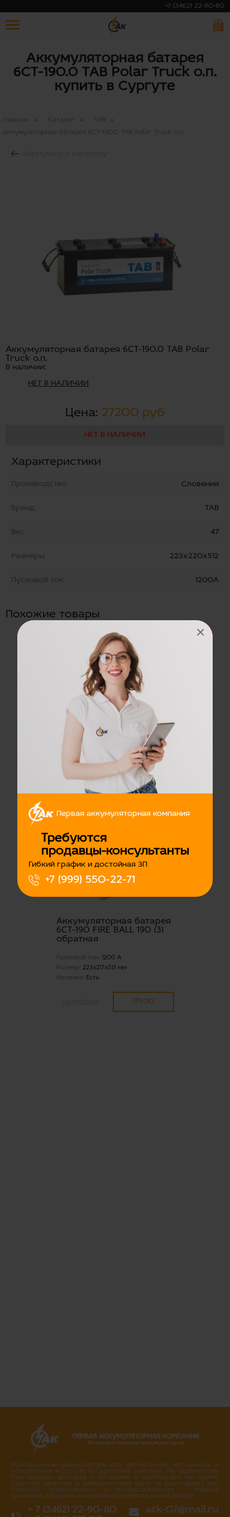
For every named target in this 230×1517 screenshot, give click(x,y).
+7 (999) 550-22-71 (90, 880)
